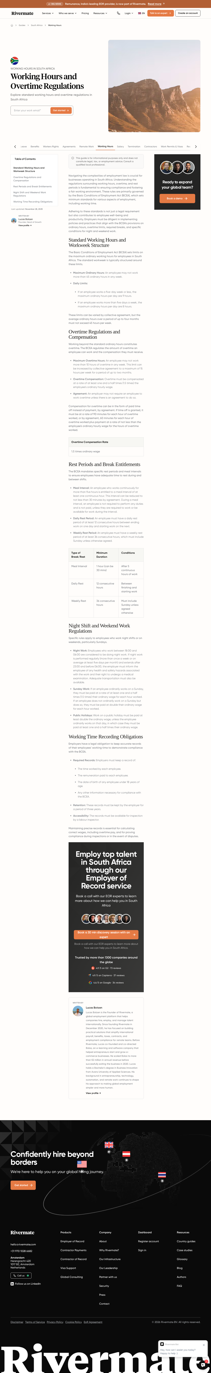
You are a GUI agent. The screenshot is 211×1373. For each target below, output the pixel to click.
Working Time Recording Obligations (32, 201)
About (103, 1241)
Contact (104, 1303)
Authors (181, 1277)
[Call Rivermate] (118, 13)
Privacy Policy (55, 1322)
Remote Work (86, 146)
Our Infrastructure (110, 1259)
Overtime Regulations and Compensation (27, 179)
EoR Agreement (93, 1322)
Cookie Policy (73, 1322)
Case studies (184, 1250)
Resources (98, 13)
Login (128, 13)
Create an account (188, 13)
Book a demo (174, 198)
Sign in (142, 1250)
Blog (179, 1268)
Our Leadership (108, 1268)
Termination (134, 146)
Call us (20, 1275)
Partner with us (108, 1277)
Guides (22, 25)
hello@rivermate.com (23, 1244)
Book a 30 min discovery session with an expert (104, 935)
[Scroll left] (15, 147)
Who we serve (66, 13)
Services (46, 13)
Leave (23, 146)
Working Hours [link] (54, 25)
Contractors (150, 146)
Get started (59, 110)
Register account (148, 1241)
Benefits (35, 146)
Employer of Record (72, 1241)
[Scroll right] (196, 147)
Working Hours (105, 146)
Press (102, 1294)
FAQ (179, 1285)
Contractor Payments (73, 1250)
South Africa (37, 25)
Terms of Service (35, 1322)
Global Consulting (71, 1277)
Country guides (186, 1241)
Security (104, 1285)
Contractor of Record (73, 1259)
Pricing (85, 13)
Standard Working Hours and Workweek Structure (29, 169)
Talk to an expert (158, 13)
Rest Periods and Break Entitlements (32, 186)
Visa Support (68, 1268)
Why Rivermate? (109, 1250)
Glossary (182, 1259)
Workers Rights (51, 146)
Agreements (69, 146)
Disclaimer (17, 1322)
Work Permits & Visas (172, 146)
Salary (120, 146)
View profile (25, 225)
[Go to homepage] (12, 25)
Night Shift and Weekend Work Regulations (29, 194)
